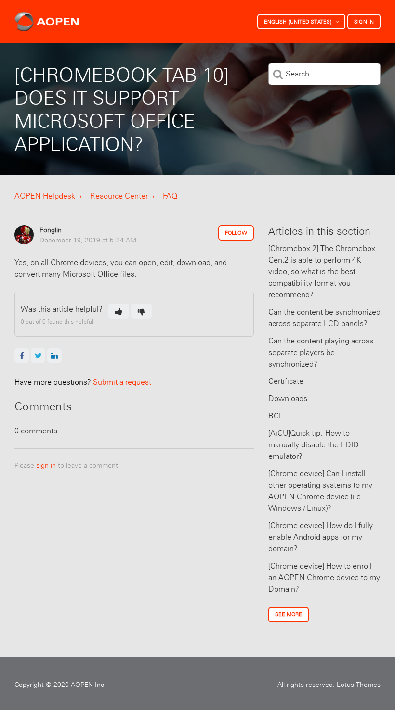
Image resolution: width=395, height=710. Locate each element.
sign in (46, 465)
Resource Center (119, 196)
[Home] (46, 22)
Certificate (285, 381)
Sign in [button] (364, 21)
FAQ (170, 196)
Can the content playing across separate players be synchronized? (320, 352)
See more (289, 614)
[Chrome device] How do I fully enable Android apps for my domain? (320, 537)
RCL (275, 415)
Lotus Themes (359, 684)
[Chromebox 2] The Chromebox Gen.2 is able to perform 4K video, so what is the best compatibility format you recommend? (321, 271)
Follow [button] (236, 232)
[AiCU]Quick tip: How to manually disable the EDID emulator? (313, 445)
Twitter (38, 355)
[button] (118, 311)
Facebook (21, 355)
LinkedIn (54, 355)
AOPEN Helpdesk (44, 196)
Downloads (287, 398)
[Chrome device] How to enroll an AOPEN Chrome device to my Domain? (324, 577)
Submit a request (82, 382)
